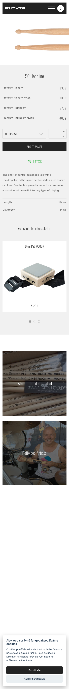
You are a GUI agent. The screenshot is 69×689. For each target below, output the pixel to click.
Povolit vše (34, 670)
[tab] (30, 321)
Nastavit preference (34, 679)
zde (30, 660)
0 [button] (60, 8)
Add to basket (34, 147)
